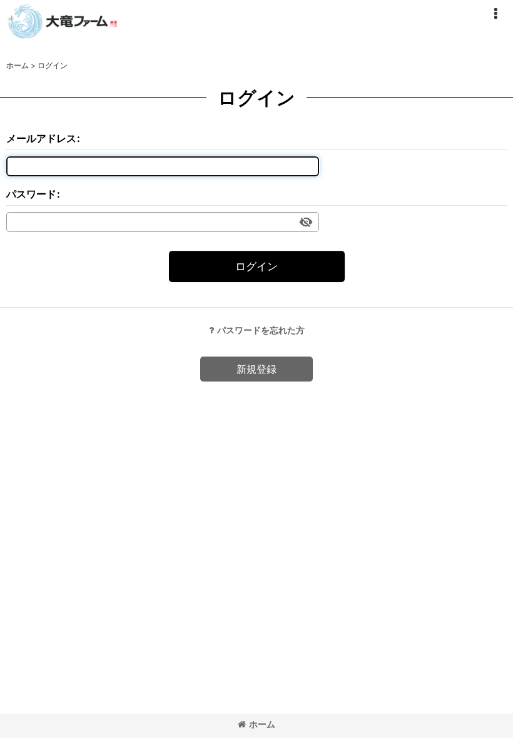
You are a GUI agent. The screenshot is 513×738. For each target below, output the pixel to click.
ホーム (262, 724)
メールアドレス (41, 138)
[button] (495, 13)
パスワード (31, 194)
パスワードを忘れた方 (261, 330)
